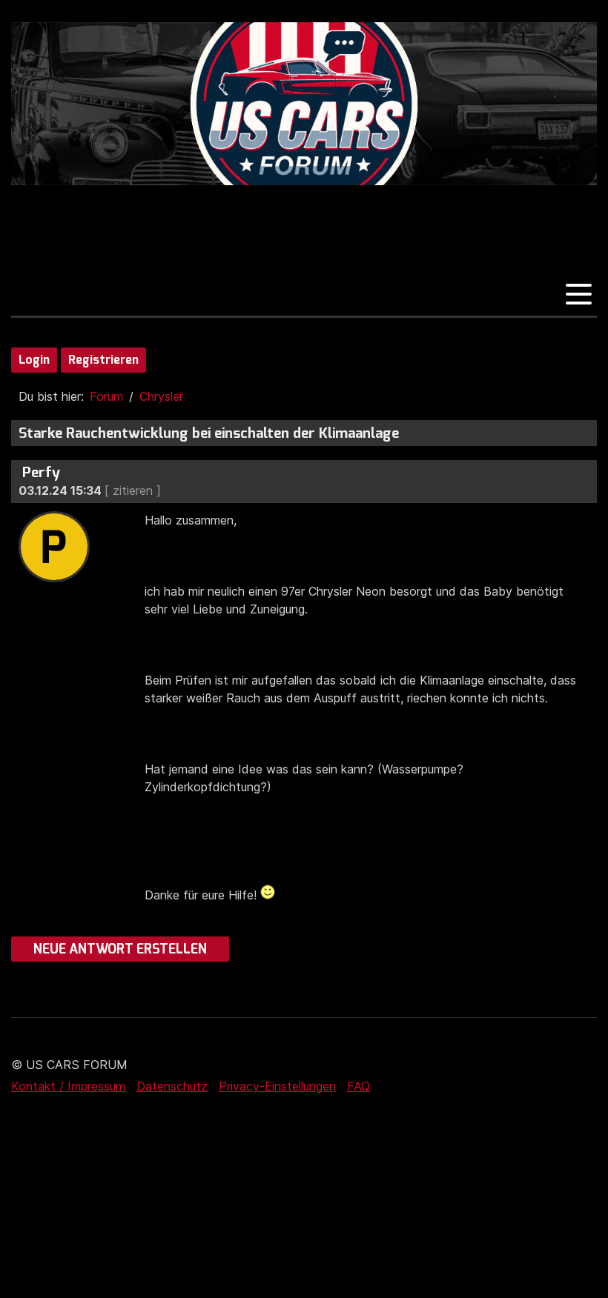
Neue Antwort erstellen (120, 949)
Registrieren (103, 359)
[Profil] (54, 577)
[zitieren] (133, 490)
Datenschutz (172, 1086)
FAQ (358, 1086)
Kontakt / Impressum (68, 1086)
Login (34, 359)
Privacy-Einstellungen (277, 1086)
